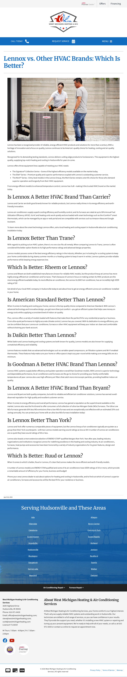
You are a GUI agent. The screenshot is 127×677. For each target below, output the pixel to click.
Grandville (33, 543)
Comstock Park (94, 530)
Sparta (94, 562)
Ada (33, 517)
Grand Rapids (94, 536)
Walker (94, 569)
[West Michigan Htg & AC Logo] (63, 11)
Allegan (94, 517)
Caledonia (33, 530)
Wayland (33, 575)
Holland (94, 543)
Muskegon (33, 556)
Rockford (94, 556)
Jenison (94, 549)
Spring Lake (33, 569)
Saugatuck (33, 562)
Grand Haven (33, 536)
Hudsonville (33, 549)
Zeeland (94, 575)
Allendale (33, 523)
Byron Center (94, 523)
